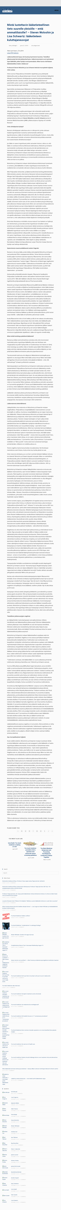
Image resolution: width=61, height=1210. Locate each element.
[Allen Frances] (6, 1109)
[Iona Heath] (6, 1190)
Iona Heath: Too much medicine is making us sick (14, 844)
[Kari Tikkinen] (6, 1138)
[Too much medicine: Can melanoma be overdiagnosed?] (6, 1005)
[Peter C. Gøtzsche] (6, 1149)
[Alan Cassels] (6, 1195)
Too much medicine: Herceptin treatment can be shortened (26, 994)
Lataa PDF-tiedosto (13, 53)
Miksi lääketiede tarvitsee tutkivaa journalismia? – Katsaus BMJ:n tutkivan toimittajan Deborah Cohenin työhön (30, 1068)
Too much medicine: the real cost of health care (23, 1044)
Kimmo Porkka (15, 1160)
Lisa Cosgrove (14, 1097)
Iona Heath (14, 1189)
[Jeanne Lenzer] (6, 1155)
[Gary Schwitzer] (6, 1184)
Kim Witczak (14, 1091)
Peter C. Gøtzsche (15, 1149)
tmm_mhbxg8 (13, 45)
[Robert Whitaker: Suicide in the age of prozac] (6, 935)
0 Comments (13, 882)
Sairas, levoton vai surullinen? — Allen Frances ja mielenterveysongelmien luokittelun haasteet (35, 960)
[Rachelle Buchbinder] (6, 1172)
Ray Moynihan (14, 1143)
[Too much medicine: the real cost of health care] (6, 1045)
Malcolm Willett (15, 1103)
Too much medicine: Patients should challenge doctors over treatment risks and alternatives (34, 1057)
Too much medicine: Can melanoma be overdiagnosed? (25, 1004)
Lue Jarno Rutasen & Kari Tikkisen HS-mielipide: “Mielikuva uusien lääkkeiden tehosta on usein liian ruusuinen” (30, 901)
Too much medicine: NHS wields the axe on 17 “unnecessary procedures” (29, 1016)
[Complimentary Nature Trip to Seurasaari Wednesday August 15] (6, 946)
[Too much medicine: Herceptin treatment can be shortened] (6, 994)
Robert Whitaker (15, 1126)
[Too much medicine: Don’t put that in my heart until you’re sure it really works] (6, 976)
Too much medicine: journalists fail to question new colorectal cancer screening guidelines (30, 851)
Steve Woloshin (15, 1120)
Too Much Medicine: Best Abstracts (11, 985)
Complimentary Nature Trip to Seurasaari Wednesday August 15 (27, 945)
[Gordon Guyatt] (6, 1178)
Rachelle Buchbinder (16, 1172)
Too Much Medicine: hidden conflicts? (20, 915)
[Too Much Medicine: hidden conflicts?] (6, 916)
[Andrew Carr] (6, 1132)
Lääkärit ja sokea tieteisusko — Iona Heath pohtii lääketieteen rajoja (28, 1078)
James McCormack (15, 1166)
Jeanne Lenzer (14, 1154)
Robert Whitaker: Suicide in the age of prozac (22, 934)
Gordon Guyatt (15, 1178)
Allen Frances (14, 1109)
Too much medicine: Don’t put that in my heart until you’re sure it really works (30, 976)
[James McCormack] (6, 1167)
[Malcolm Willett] (6, 1103)
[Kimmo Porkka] (6, 1161)
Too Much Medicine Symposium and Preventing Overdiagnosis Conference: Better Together (46, 853)
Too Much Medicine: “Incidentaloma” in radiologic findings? (26, 925)
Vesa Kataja (14, 1114)
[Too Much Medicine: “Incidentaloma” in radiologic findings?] (6, 926)
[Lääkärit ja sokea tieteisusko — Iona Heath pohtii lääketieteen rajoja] (6, 1079)
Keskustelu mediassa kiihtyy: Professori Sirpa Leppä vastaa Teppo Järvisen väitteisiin (23, 881)
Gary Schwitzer (15, 1183)
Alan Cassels (14, 1194)
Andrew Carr (14, 1131)
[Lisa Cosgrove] (6, 1098)
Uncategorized (35, 45)
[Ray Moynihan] (6, 1144)
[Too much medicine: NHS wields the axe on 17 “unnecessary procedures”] (6, 1017)
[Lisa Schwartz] (6, 1201)
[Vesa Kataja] (6, 1115)
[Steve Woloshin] (6, 1121)
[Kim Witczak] (6, 1092)
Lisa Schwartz (14, 1200)
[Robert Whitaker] (6, 1126)
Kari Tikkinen (14, 1137)
